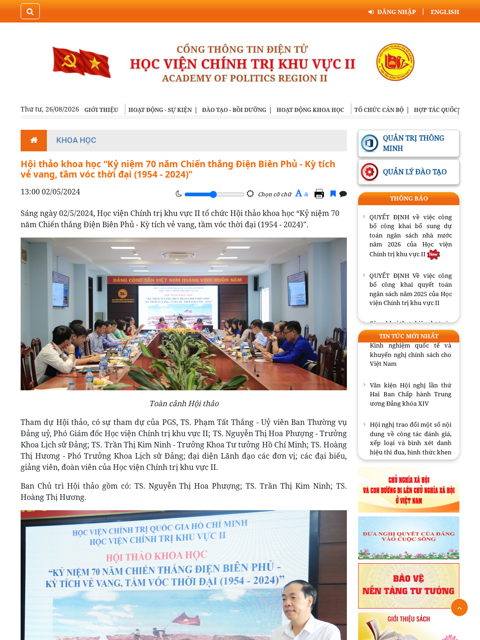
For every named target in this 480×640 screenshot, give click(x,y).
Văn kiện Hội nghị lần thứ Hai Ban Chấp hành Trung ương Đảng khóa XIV (410, 386)
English (445, 11)
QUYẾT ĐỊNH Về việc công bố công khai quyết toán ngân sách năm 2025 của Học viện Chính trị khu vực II (410, 289)
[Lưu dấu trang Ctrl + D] (333, 193)
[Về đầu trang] (459, 607)
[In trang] (321, 193)
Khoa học (76, 140)
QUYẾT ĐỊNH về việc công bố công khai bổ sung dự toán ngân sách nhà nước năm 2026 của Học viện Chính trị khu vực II (410, 235)
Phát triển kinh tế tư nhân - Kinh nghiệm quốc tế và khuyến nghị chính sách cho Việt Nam (410, 342)
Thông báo (409, 198)
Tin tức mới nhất (408, 336)
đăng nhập (396, 11)
